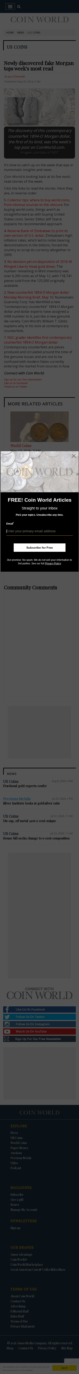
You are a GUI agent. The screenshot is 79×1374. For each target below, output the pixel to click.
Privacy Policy (53, 563)
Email (10, 523)
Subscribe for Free (39, 547)
